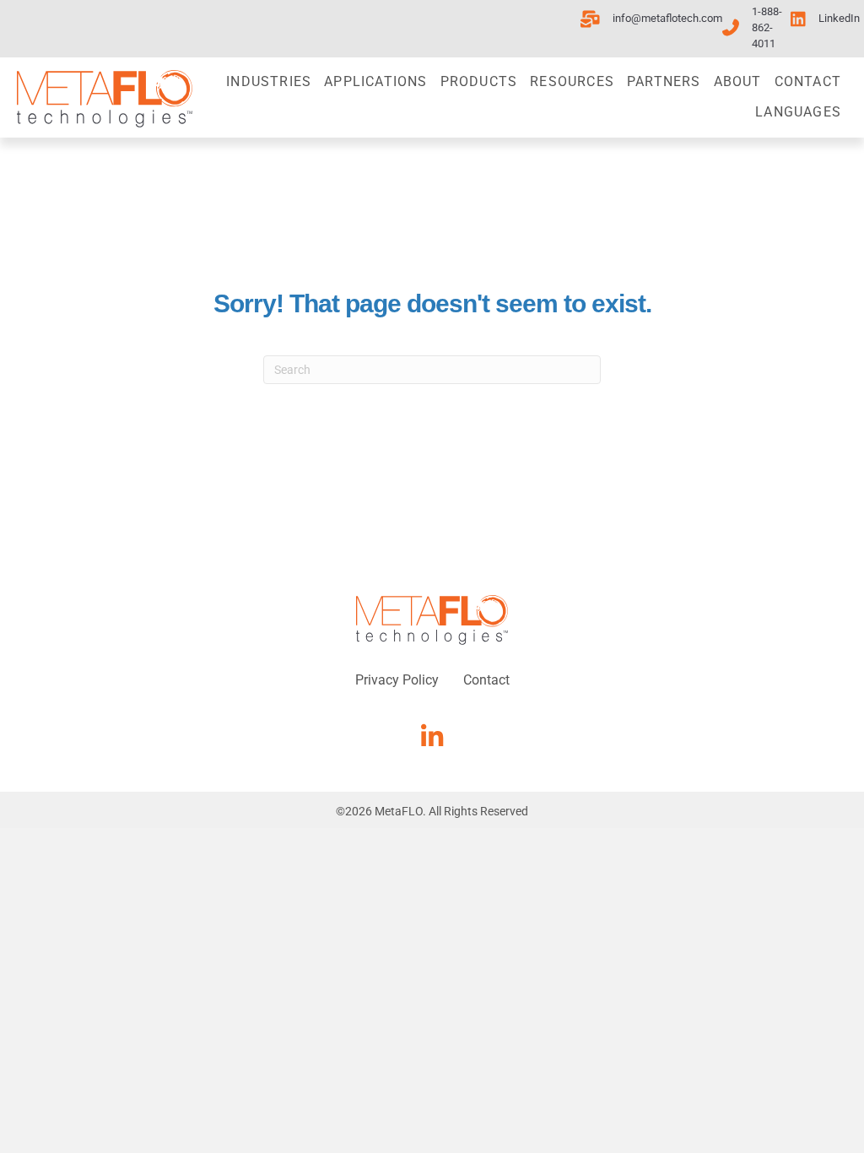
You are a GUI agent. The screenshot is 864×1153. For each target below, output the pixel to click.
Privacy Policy (397, 680)
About (738, 81)
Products (479, 81)
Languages (798, 112)
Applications (375, 81)
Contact (808, 81)
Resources (572, 81)
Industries (268, 81)
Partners (664, 81)
